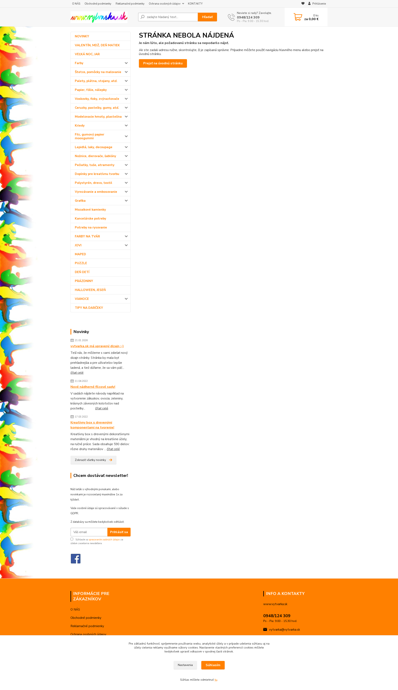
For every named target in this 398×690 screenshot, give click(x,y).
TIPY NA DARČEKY (89, 308)
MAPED (80, 254)
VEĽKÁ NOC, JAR (87, 54)
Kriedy (80, 125)
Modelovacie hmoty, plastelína (98, 117)
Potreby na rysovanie (91, 227)
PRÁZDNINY (84, 281)
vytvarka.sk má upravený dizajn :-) (97, 346)
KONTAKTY (195, 4)
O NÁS (76, 4)
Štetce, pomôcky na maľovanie (98, 72)
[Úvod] (102, 17)
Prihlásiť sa (119, 532)
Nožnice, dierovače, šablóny (95, 156)
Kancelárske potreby (90, 218)
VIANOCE (82, 299)
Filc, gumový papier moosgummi (89, 136)
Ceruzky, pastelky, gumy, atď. (97, 108)
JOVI (78, 245)
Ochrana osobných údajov (165, 4)
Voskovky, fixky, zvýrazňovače (97, 99)
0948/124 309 (248, 17)
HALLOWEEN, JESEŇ (90, 290)
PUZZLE (81, 263)
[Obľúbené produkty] (303, 4)
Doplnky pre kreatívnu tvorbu (97, 174)
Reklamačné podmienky (130, 4)
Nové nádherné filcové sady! (92, 387)
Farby (79, 63)
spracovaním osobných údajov (104, 539)
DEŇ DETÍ (82, 272)
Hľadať (207, 17)
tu (216, 680)
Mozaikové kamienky (90, 210)
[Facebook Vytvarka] (75, 558)
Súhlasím (213, 665)
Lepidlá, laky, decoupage (93, 147)
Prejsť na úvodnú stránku (163, 63)
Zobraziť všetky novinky (90, 460)
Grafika (80, 201)
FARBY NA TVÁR (87, 236)
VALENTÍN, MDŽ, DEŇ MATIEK (97, 45)
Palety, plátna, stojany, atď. (96, 81)
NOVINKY (82, 36)
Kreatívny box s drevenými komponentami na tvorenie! (92, 425)
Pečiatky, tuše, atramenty (94, 165)
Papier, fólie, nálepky (91, 90)
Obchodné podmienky (98, 4)
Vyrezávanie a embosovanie (96, 192)
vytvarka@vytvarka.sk (284, 630)
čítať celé (77, 373)
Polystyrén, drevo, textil (93, 183)
